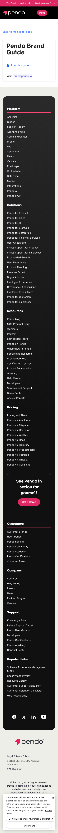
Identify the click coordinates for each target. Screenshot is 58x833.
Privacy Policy (21, 756)
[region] (29, 812)
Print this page (20, 65)
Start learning (42, 3)
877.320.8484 (14, 769)
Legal (10, 756)
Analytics (12, 116)
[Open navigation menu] (52, 13)
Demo (42, 12)
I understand (29, 825)
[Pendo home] (14, 13)
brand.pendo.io (23, 76)
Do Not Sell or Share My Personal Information (31, 818)
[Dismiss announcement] (54, 3)
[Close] (53, 798)
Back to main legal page (17, 31)
